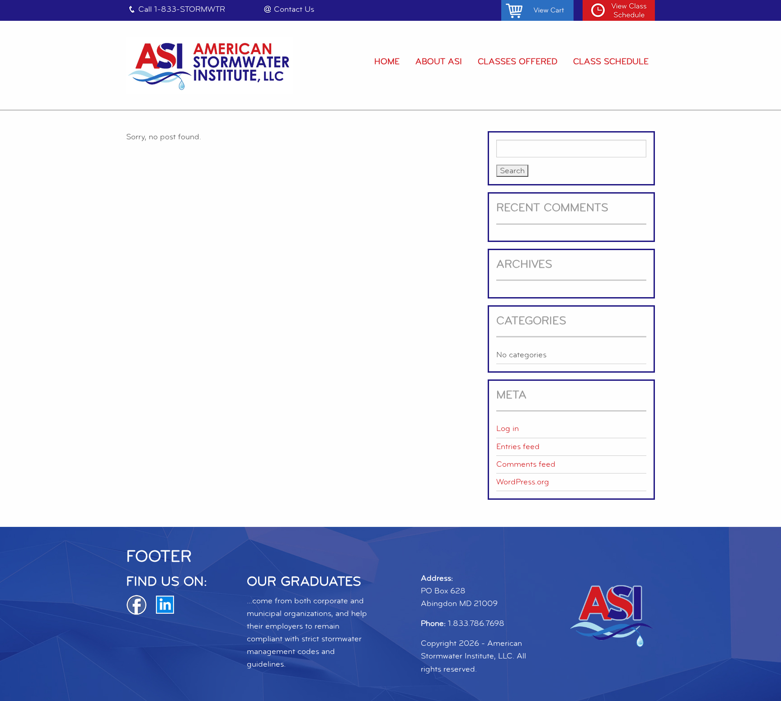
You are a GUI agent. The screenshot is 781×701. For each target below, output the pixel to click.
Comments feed (525, 464)
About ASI (438, 61)
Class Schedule (611, 61)
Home (387, 61)
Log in (507, 428)
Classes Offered (517, 61)
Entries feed (518, 446)
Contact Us (294, 9)
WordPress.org (522, 482)
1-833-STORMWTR (189, 9)
